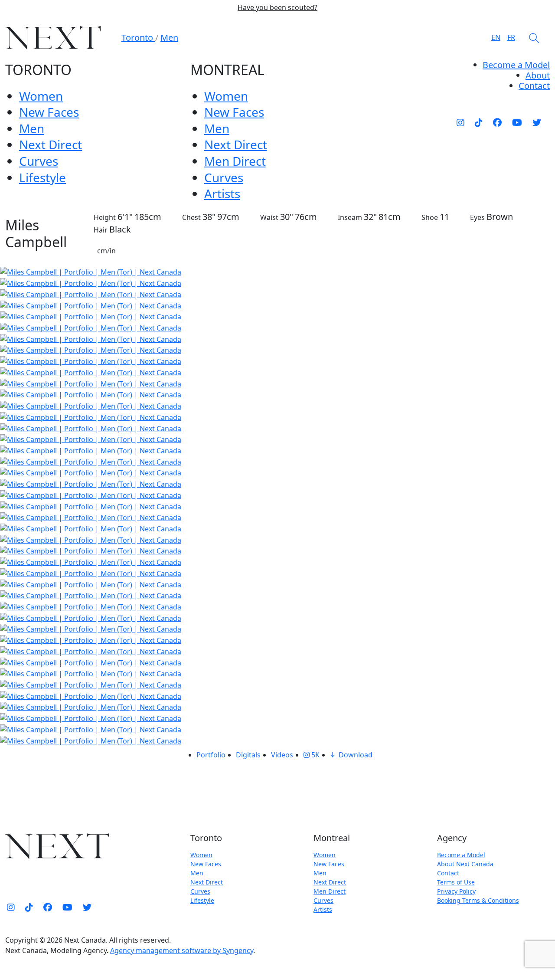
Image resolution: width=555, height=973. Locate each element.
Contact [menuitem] (448, 873)
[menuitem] (538, 75)
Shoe (429, 217)
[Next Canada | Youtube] (517, 122)
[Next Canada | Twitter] (537, 122)
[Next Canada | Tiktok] (478, 122)
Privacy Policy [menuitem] (456, 891)
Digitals (248, 755)
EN (495, 37)
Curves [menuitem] (38, 161)
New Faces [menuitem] (49, 112)
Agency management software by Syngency (181, 950)
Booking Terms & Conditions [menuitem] (478, 900)
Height (105, 217)
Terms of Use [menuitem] (456, 882)
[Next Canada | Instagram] (460, 122)
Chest (191, 217)
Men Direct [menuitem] (235, 161)
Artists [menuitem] (222, 193)
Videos (282, 755)
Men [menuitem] (31, 128)
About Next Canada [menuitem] (465, 864)
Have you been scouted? (277, 7)
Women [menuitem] (41, 96)
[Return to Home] (53, 37)
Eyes (477, 217)
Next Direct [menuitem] (50, 144)
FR (511, 37)
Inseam (350, 217)
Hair (101, 230)
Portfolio (210, 755)
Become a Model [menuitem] (516, 65)
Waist (269, 217)
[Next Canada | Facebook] (497, 122)
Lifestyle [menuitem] (42, 177)
